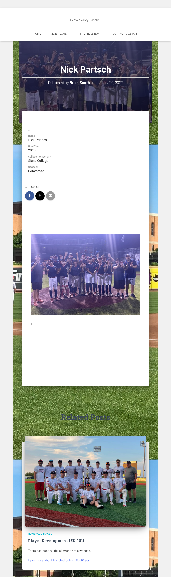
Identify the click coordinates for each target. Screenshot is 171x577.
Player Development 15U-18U (56, 540)
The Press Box (90, 33)
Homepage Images (40, 533)
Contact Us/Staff (125, 33)
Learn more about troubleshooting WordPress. (59, 560)
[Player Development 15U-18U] (85, 481)
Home (37, 33)
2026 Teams (59, 33)
